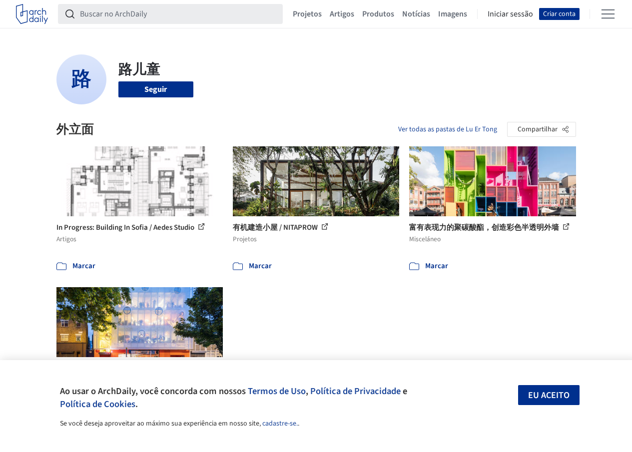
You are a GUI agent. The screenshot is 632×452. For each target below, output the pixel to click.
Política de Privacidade (355, 391)
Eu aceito (549, 395)
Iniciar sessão (510, 13)
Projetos (307, 13)
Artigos (342, 13)
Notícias (416, 13)
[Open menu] (608, 14)
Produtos (378, 13)
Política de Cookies (97, 404)
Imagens (452, 13)
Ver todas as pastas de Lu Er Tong (447, 129)
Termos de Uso (277, 391)
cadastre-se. (280, 424)
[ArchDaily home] (32, 14)
